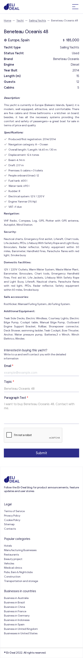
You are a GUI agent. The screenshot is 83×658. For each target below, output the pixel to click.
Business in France (15, 611)
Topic (9, 382)
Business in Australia (16, 598)
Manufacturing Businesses (20, 550)
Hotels (8, 545)
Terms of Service (14, 511)
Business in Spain (14, 624)
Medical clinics (13, 567)
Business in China (14, 607)
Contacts (10, 528)
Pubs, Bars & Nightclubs (18, 572)
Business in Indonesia (17, 620)
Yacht (20, 20)
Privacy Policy (12, 515)
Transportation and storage (21, 581)
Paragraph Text (16, 398)
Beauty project (13, 559)
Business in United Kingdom (21, 629)
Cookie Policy (12, 520)
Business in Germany (17, 615)
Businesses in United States (20, 633)
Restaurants (11, 554)
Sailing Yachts (37, 20)
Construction (12, 576)
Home (7, 20)
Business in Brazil (14, 602)
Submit (41, 453)
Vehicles (9, 563)
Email (8, 366)
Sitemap (9, 524)
